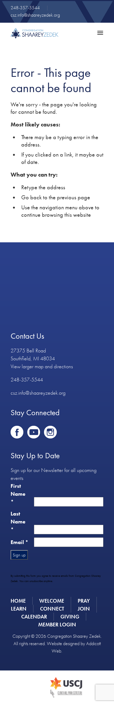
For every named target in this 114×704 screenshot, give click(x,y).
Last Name (18, 521)
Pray (84, 600)
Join (84, 608)
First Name (18, 494)
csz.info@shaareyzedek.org (35, 15)
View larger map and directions (42, 366)
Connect (52, 608)
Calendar (34, 616)
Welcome (51, 600)
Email (19, 542)
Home (18, 600)
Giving (69, 616)
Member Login (57, 624)
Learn (19, 608)
